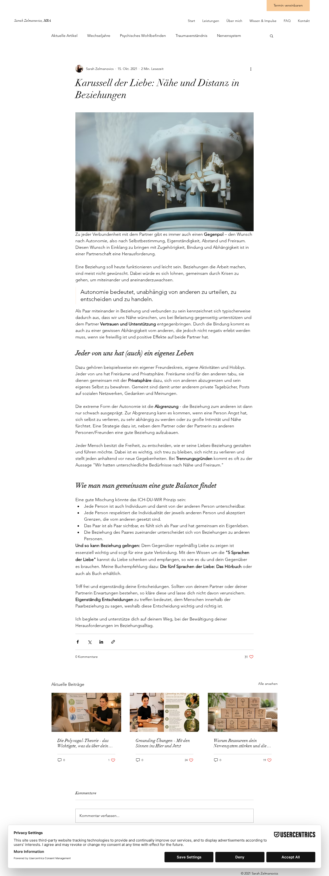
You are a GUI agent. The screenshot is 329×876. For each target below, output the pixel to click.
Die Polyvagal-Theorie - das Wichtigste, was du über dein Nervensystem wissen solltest (83, 743)
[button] (271, 36)
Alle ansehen (268, 683)
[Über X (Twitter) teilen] (89, 642)
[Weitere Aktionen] (251, 69)
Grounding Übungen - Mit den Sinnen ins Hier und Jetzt (163, 743)
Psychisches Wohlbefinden (143, 35)
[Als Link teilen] (113, 642)
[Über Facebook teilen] (77, 642)
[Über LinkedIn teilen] (101, 642)
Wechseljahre (98, 35)
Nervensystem (229, 35)
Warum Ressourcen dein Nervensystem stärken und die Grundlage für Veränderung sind (240, 743)
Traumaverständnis (191, 35)
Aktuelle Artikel (64, 35)
